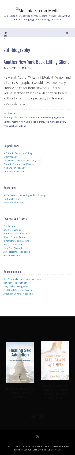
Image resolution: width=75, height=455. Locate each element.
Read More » (9, 113)
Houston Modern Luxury (15, 282)
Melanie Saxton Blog (13, 202)
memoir (16, 121)
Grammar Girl (10, 156)
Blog (9, 117)
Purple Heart (10, 226)
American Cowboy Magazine (18, 293)
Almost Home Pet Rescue (16, 251)
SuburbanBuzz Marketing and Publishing (24, 195)
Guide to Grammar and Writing (19, 164)
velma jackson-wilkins (14, 125)
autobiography (48, 117)
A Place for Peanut (13, 244)
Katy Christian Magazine (15, 286)
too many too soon (55, 121)
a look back (24, 117)
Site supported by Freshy (47, 450)
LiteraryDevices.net (13, 171)
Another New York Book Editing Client (36, 61)
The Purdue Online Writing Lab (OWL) (22, 160)
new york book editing (32, 121)
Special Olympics (12, 229)
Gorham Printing (11, 198)
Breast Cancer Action (14, 237)
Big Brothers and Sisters (16, 240)
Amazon (35, 117)
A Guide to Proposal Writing (17, 153)
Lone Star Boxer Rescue (15, 248)
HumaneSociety (11, 255)
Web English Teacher (14, 167)
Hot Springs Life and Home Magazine (22, 279)
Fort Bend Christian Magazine (18, 290)
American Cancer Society (16, 233)
